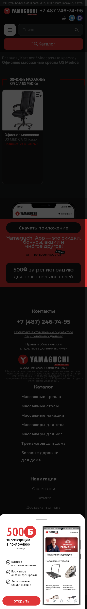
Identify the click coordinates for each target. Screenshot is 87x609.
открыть (21, 601)
